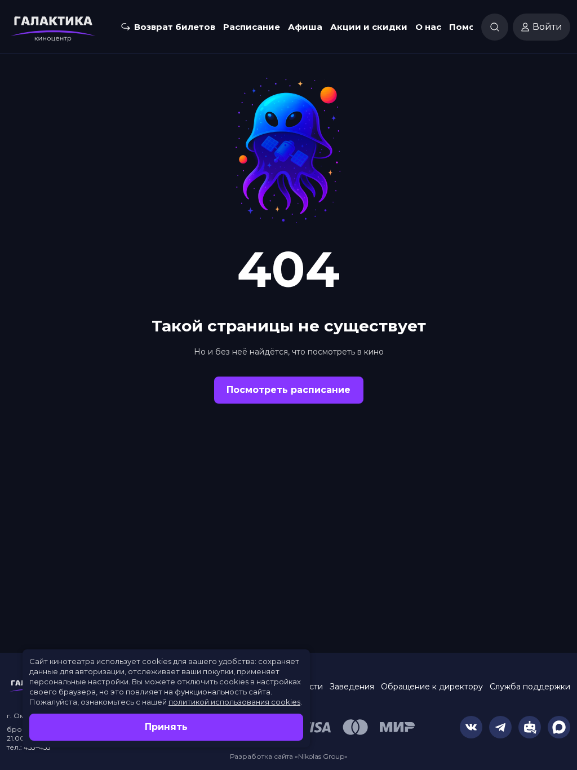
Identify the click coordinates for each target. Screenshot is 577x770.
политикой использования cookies (234, 701)
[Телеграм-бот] (529, 727)
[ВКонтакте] (471, 727)
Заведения (352, 687)
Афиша (305, 26)
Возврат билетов (174, 26)
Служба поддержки (530, 687)
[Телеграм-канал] (500, 727)
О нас (428, 26)
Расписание (251, 26)
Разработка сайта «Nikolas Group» (289, 756)
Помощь (469, 26)
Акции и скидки (368, 26)
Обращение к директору (432, 687)
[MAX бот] (559, 727)
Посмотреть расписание (288, 389)
